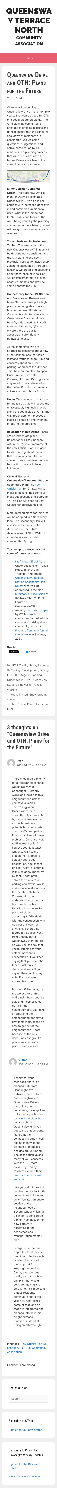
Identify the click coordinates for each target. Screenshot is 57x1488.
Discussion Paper (37, 610)
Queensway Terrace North (29, 20)
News (32, 665)
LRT (9, 675)
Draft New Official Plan (29, 561)
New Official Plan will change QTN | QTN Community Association (27, 1348)
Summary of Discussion (30, 594)
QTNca (22, 1060)
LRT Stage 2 (21, 675)
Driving (44, 670)
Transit (36, 684)
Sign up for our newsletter (25, 1429)
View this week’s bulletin (24, 1476)
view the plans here (31, 1118)
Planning (43, 665)
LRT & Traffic (19, 665)
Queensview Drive (18, 680)
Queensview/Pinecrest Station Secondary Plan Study (30, 581)
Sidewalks (24, 684)
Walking (12, 689)
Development (30, 670)
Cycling (15, 670)
